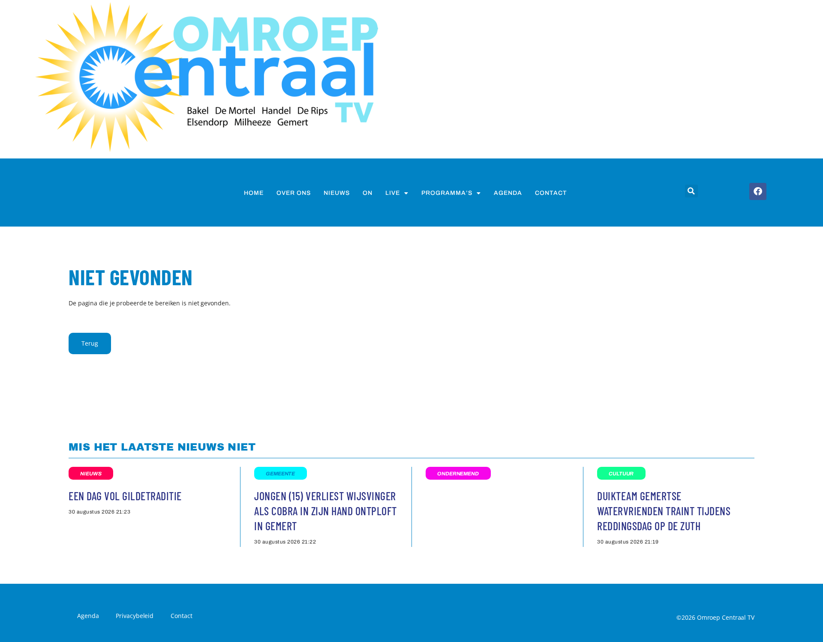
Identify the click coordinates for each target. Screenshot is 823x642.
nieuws (337, 193)
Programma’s (446, 193)
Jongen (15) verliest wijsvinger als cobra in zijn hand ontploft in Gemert (325, 510)
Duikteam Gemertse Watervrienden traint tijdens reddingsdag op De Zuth (663, 510)
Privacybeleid (134, 616)
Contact (551, 193)
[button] (691, 191)
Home (254, 193)
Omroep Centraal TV (725, 617)
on (367, 193)
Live (392, 193)
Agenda (508, 193)
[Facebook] (757, 191)
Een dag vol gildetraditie (125, 495)
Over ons (293, 193)
